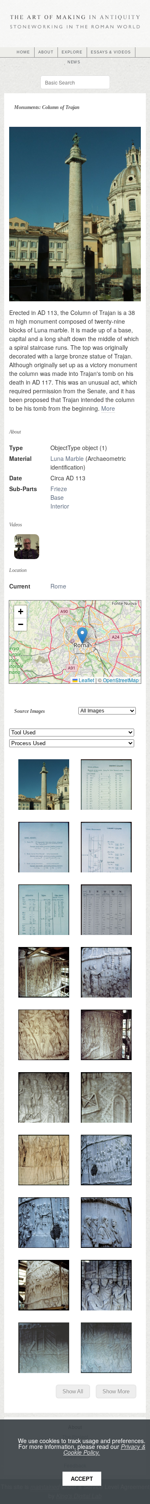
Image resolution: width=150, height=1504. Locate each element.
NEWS (74, 62)
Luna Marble (67, 458)
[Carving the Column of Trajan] (26, 546)
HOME (23, 52)
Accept (82, 1479)
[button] (82, 635)
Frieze (58, 488)
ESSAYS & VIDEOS (111, 52)
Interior (59, 506)
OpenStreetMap (121, 679)
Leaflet (86, 679)
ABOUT (46, 52)
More (108, 408)
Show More (116, 1391)
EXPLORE (72, 52)
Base (57, 497)
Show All (72, 1391)
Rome (58, 586)
